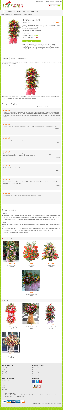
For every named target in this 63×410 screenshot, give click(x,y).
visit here (25, 232)
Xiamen (7, 396)
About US (4, 367)
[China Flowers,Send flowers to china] (13, 4)
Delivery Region (36, 372)
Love (14, 11)
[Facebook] (33, 381)
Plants (32, 11)
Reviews (13, 58)
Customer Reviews (7, 370)
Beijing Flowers (24, 395)
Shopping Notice (22, 58)
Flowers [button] (9, 11)
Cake (37, 11)
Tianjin (49, 395)
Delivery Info (35, 367)
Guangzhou (43, 395)
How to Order (35, 370)
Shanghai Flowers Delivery (11, 395)
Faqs (3, 387)
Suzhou (54, 395)
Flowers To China (36, 376)
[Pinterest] (40, 381)
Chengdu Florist (20, 396)
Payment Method (36, 374)
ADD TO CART (32, 41)
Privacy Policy (5, 372)
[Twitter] (37, 381)
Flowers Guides (6, 376)
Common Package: (30, 35)
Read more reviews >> (43, 106)
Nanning (12, 396)
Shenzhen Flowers (33, 395)
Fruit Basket (26, 11)
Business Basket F (27, 14)
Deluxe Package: (30, 37)
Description (5, 58)
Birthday (19, 11)
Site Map (4, 389)
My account (5, 385)
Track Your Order (6, 381)
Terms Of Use (5, 374)
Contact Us (5, 383)
